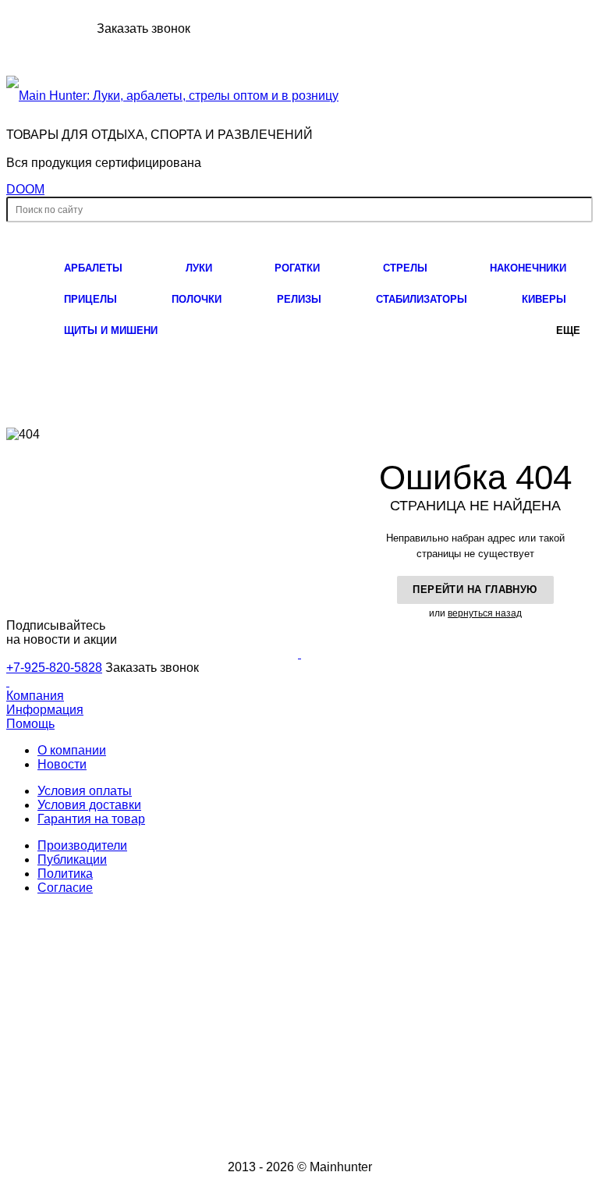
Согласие (65, 887)
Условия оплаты (84, 790)
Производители (82, 845)
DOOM (25, 189)
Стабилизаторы (421, 299)
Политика (65, 873)
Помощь (30, 723)
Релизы (299, 299)
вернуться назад (485, 613)
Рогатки (297, 268)
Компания (35, 695)
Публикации (72, 859)
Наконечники (528, 268)
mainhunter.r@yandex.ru (320, 1071)
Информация (44, 709)
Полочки (197, 299)
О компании (71, 750)
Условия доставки (89, 805)
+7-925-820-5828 (50, 28)
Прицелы (90, 299)
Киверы (544, 299)
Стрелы (405, 268)
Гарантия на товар (91, 819)
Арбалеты (93, 268)
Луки (199, 268)
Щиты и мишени (111, 330)
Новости (62, 764)
